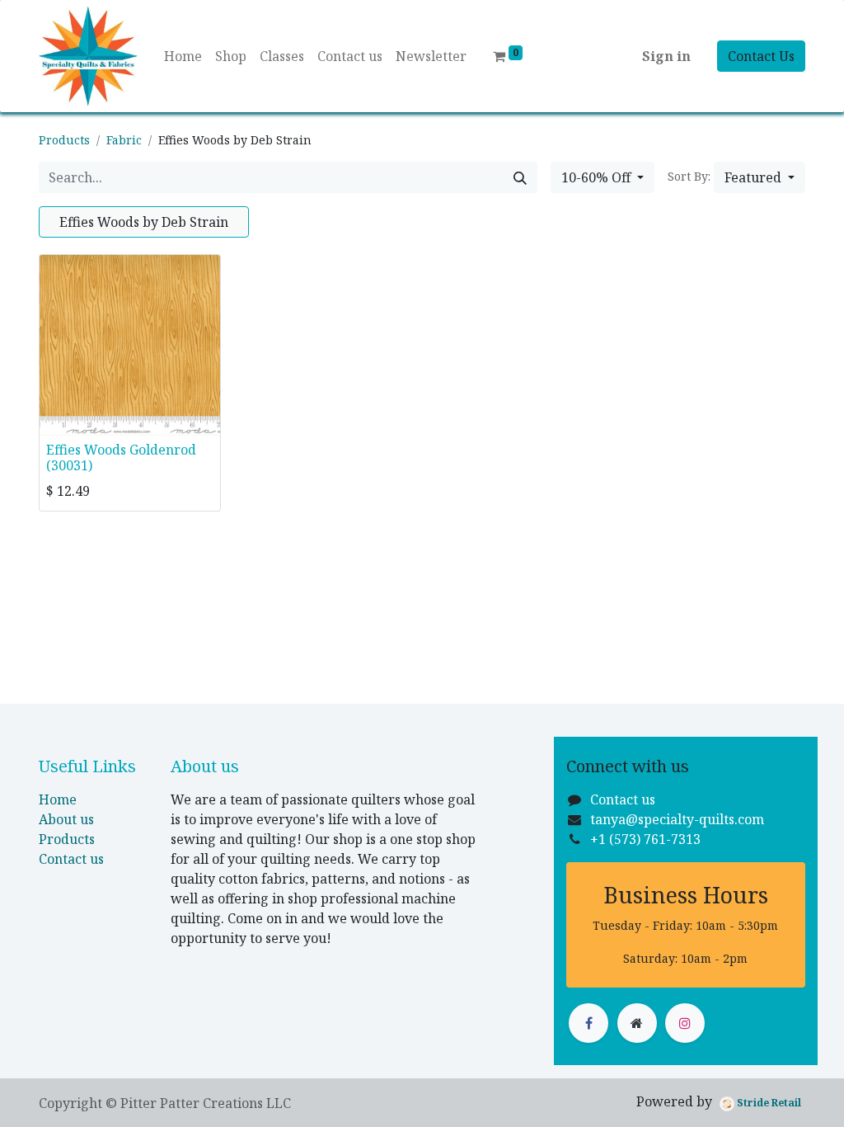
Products (64, 140)
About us (66, 819)
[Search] (520, 177)
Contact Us (761, 56)
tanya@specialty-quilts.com (677, 819)
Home (58, 799)
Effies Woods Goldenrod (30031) (121, 457)
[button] (759, 177)
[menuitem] (183, 56)
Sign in (666, 56)
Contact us (71, 859)
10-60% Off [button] (597, 177)
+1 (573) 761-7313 (645, 839)
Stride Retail (767, 1103)
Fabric (124, 140)
